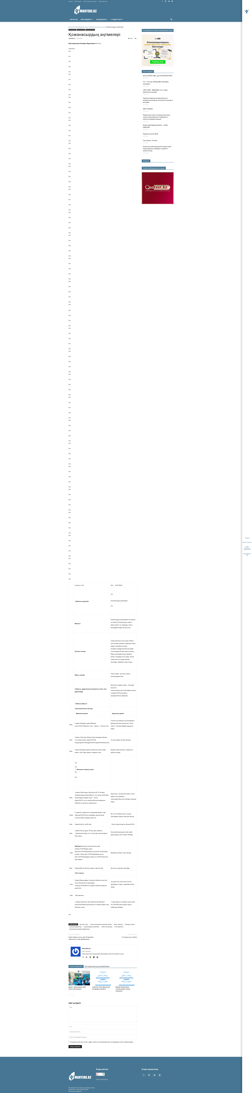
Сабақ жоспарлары (106, 926)
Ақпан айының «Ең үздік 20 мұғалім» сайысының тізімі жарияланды (81, 938)
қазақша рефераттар (75, 926)
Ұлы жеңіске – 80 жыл (150, 140)
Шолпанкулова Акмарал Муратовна (79, 929)
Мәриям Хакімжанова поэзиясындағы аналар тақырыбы (123, 989)
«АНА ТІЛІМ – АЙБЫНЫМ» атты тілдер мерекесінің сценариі (155, 91)
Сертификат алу (103, 1)
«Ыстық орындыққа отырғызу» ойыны (101, 924)
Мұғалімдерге (86, 19)
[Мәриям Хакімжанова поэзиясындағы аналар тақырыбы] (126, 978)
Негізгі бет (74, 19)
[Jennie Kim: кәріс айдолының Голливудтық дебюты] (102, 978)
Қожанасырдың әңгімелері (91, 926)
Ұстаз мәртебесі (118, 926)
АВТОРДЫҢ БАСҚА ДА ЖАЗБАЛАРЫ (97, 966)
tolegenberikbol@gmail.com (117, 1079)
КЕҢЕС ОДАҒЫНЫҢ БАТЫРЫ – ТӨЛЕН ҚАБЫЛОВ (155, 126)
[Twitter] (94, 957)
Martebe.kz (72, 38)
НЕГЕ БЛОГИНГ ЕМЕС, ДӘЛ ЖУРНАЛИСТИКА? (157, 76)
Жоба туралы (78, 1)
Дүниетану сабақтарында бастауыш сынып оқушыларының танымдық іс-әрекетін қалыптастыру (157, 149)
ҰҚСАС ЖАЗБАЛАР (76, 966)
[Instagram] (165, 1)
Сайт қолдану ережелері (90, 1)
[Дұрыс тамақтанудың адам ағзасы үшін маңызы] (79, 978)
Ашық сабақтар (89, 27)
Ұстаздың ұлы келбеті (129, 937)
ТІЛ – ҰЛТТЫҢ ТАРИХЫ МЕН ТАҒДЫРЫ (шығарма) (155, 83)
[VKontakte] (168, 1)
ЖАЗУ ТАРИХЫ (148, 109)
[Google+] (87, 957)
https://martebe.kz (86, 951)
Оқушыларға (101, 19)
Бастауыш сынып (100, 27)
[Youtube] (172, 1)
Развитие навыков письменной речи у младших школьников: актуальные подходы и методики (158, 100)
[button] (171, 19)
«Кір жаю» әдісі (83, 924)
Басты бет (72, 27)
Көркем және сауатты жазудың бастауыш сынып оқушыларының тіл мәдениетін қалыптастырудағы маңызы (156, 117)
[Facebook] (162, 1)
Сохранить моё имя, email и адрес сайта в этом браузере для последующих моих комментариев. (101, 1042)
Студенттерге (116, 19)
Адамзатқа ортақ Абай (150, 134)
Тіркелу (71, 1)
